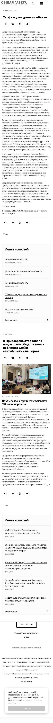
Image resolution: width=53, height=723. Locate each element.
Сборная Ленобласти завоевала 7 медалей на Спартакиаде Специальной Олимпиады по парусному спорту (26, 548)
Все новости (11, 320)
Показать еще (27, 624)
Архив (26, 637)
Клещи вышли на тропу (16, 283)
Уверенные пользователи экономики (23, 271)
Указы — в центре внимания (19, 309)
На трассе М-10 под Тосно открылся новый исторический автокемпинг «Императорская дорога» (26, 565)
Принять (26, 708)
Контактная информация (26, 633)
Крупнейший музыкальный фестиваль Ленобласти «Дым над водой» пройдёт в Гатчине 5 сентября (25, 583)
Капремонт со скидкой (16, 259)
